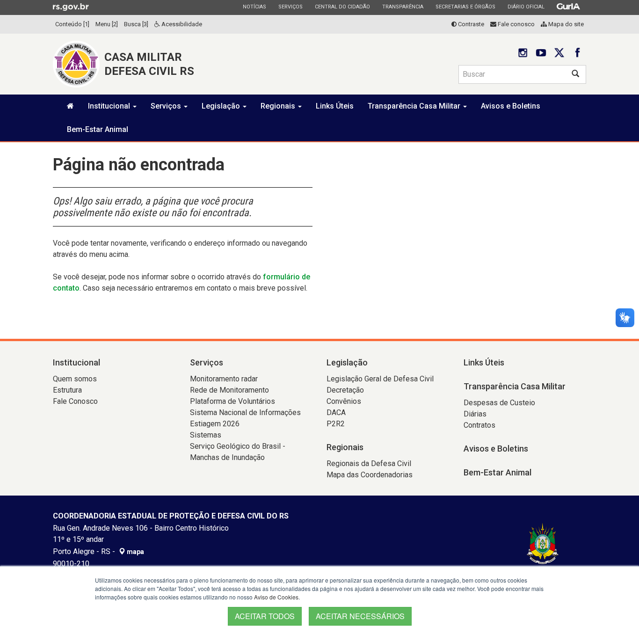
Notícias (254, 6)
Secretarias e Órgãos (465, 6)
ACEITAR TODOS (265, 616)
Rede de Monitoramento (229, 390)
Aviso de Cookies (276, 597)
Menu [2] (106, 24)
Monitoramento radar (224, 378)
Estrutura (67, 390)
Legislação (222, 106)
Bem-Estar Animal (97, 129)
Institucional (110, 106)
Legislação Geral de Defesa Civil (380, 378)
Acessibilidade (181, 24)
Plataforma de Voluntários (232, 401)
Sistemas (205, 435)
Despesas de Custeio (499, 402)
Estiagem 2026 (215, 423)
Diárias (475, 413)
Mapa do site (565, 24)
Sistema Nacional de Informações (245, 412)
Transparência (402, 6)
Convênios (344, 401)
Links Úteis (335, 106)
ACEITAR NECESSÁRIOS (360, 616)
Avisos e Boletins (510, 106)
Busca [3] (136, 24)
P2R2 (336, 423)
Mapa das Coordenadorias (370, 474)
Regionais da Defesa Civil (369, 463)
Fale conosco (515, 24)
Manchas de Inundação (227, 457)
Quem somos (75, 378)
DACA (336, 412)
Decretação (345, 390)
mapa (134, 551)
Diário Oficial (526, 6)
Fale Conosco (75, 401)
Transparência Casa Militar (415, 106)
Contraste (470, 24)
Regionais (279, 106)
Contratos (479, 425)
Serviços (290, 6)
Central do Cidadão (342, 6)
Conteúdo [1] (72, 24)
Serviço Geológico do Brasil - (237, 446)
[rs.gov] (71, 6)
